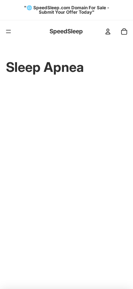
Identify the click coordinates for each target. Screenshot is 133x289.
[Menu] (8, 31)
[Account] (108, 31)
